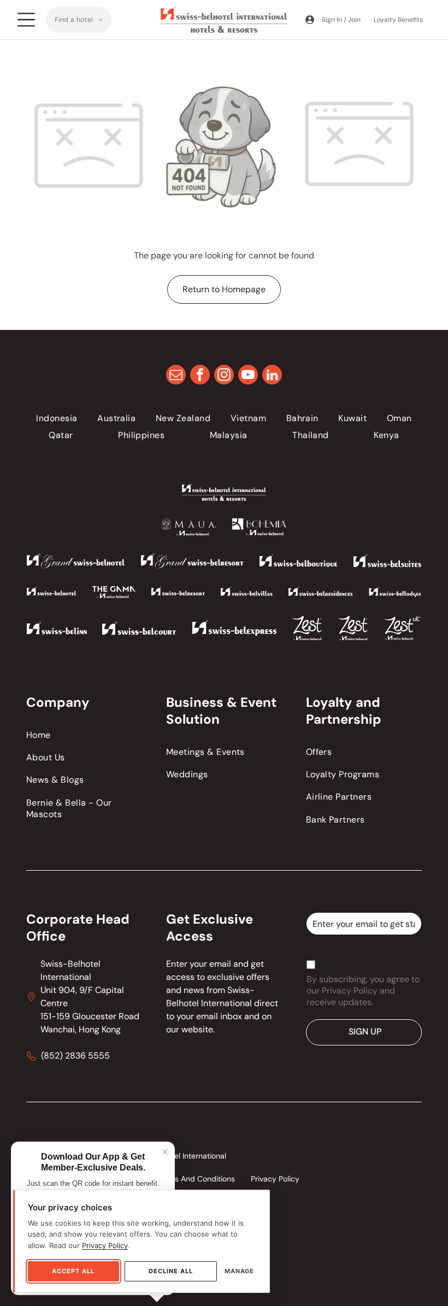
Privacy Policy (105, 1245)
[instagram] (224, 376)
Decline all (171, 1271)
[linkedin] (272, 376)
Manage (239, 1271)
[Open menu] (26, 19)
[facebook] (200, 376)
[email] (176, 376)
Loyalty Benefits (398, 19)
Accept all (73, 1271)
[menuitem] (78, 20)
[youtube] (248, 376)
